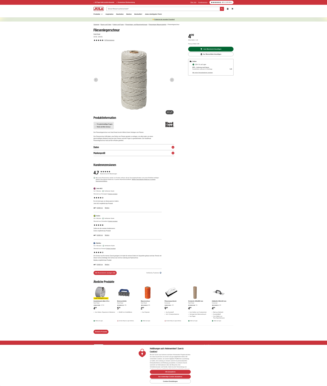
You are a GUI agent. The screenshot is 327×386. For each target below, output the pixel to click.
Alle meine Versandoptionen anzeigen (202, 72)
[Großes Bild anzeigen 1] (133, 79)
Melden (107, 208)
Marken (129, 14)
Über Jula (193, 2)
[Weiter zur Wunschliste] (228, 9)
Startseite (96, 24)
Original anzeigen (112, 194)
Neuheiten (120, 14)
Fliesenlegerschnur (173, 24)
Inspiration (109, 14)
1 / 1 (168, 112)
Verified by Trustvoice (152, 273)
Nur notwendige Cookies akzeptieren (170, 376)
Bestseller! (138, 14)
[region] (163, 365)
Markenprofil (99, 153)
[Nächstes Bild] (172, 80)
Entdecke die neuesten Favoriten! (164, 19)
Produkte (97, 14)
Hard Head (97, 34)
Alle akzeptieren (170, 372)
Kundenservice (202, 2)
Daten (96, 147)
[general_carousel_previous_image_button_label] (96, 80)
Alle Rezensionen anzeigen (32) (105, 273)
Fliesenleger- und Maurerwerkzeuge (136, 24)
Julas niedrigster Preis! (153, 14)
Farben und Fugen (118, 24)
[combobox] (165, 9)
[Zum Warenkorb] (232, 9)
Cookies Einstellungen (170, 381)
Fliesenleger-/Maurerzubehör (157, 24)
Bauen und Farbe (106, 24)
